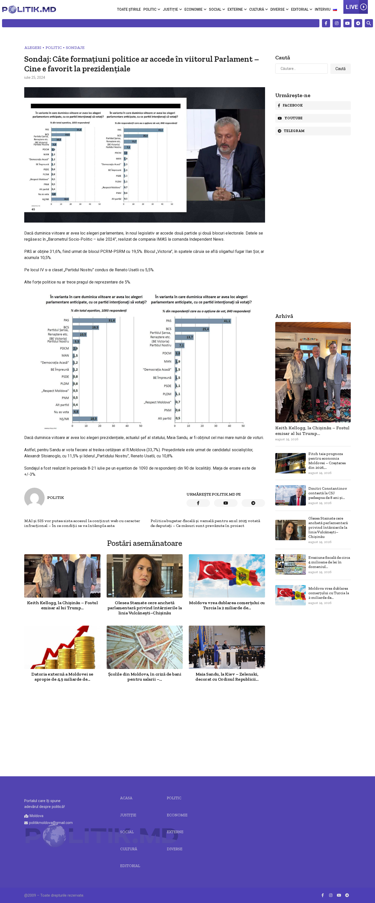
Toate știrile (129, 9)
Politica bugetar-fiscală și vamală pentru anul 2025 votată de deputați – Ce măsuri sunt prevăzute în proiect (205, 523)
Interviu (322, 9)
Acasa (126, 798)
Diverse (277, 9)
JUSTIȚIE (128, 815)
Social (215, 9)
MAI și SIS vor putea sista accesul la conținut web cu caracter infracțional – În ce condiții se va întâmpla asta (82, 523)
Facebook (293, 105)
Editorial (299, 9)
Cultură (256, 9)
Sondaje (75, 47)
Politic (149, 9)
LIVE (352, 7)
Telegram (294, 131)
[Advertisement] (144, 729)
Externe (235, 9)
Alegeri (32, 47)
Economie (193, 9)
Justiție (170, 9)
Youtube (293, 118)
